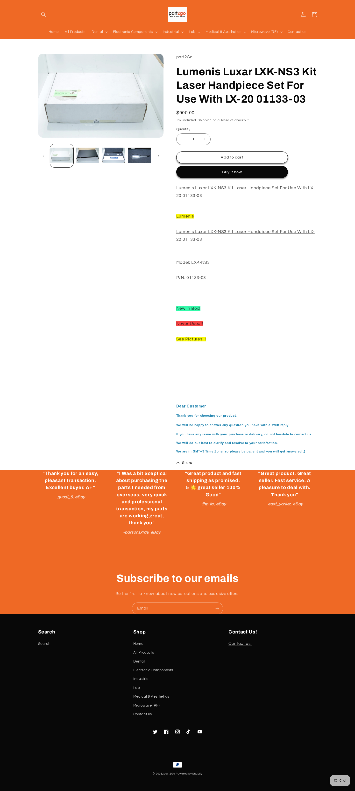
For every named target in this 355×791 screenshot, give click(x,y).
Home (138, 644)
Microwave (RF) (146, 705)
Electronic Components (153, 670)
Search (44, 644)
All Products (143, 652)
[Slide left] (43, 156)
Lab (136, 688)
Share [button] (187, 463)
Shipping (205, 120)
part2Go (169, 773)
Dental (139, 661)
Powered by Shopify (189, 773)
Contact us (142, 714)
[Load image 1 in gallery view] (61, 155)
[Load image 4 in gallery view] (139, 155)
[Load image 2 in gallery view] (87, 155)
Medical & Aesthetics (151, 696)
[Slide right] (158, 156)
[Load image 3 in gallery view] (113, 155)
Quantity (183, 129)
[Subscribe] (217, 608)
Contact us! (240, 643)
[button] (43, 14)
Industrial (141, 679)
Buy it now (232, 172)
